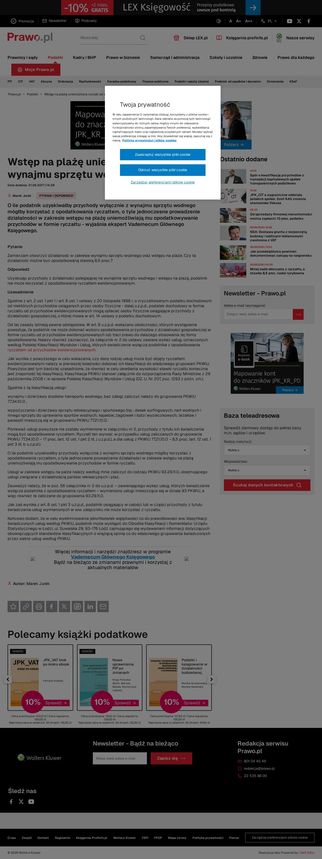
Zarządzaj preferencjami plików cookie (163, 182)
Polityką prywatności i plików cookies (149, 140)
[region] (163, 143)
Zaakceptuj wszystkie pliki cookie (162, 154)
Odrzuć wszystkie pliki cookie (162, 170)
